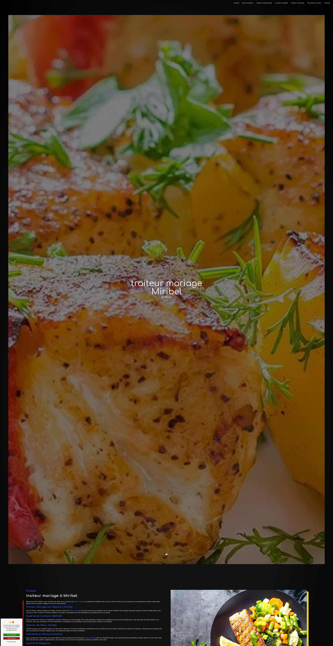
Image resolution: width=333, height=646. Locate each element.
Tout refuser (12, 638)
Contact (327, 3)
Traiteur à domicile (297, 3)
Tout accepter (11, 635)
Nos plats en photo (314, 3)
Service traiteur (247, 3)
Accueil (236, 3)
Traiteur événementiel (264, 3)
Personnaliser (11, 642)
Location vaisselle (281, 3)
